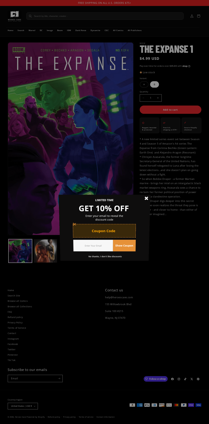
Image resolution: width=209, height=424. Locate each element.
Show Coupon (125, 247)
